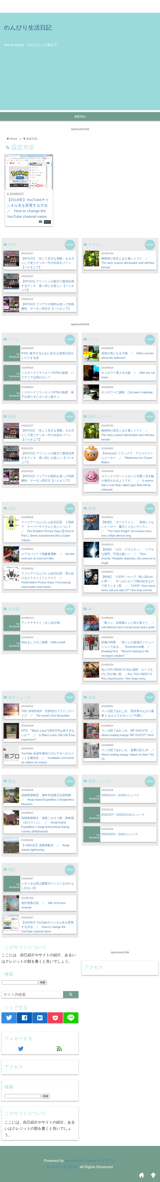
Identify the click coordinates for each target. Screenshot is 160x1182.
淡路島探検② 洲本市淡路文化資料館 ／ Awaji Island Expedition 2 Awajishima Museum (47, 799)
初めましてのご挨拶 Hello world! (43, 642)
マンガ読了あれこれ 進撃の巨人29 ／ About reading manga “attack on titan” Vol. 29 (129, 754)
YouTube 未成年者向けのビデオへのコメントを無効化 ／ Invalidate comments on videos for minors (47, 758)
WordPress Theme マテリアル (90, 1161)
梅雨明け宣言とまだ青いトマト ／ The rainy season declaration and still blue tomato (127, 263)
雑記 (47, 222)
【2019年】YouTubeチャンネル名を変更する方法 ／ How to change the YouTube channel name (47, 927)
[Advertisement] (80, 83)
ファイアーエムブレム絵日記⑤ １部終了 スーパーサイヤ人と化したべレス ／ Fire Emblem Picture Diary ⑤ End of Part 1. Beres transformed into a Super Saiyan (47, 531)
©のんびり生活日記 (62, 1167)
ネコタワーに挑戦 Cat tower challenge (127, 392)
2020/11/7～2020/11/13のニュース (123, 814)
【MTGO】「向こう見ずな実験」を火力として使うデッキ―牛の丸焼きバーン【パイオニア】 (47, 263)
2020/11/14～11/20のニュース (120, 795)
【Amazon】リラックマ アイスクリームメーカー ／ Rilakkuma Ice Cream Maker (127, 458)
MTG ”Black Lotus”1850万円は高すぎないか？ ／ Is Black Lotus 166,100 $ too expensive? (48, 735)
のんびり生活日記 (28, 27)
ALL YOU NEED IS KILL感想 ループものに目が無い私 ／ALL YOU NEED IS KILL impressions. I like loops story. (127, 674)
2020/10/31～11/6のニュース (119, 834)
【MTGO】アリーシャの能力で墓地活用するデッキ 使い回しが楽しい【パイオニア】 (47, 286)
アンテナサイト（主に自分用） (41, 622)
